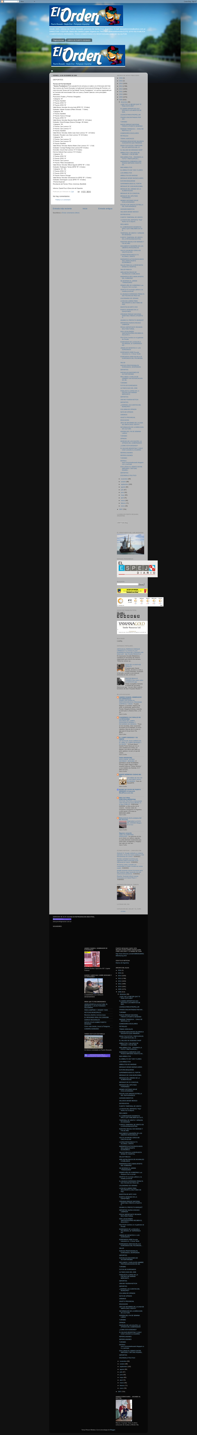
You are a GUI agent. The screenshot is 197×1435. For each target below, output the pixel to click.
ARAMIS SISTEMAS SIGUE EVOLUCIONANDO (129, 201)
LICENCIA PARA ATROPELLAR (130, 115)
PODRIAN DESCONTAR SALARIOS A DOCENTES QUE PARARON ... (132, 142)
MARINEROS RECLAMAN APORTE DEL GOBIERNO (132, 277)
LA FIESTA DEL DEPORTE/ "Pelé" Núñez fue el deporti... (131, 220)
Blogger (112, 1430)
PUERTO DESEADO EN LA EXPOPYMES (129, 310)
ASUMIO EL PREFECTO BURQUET (132, 320)
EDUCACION (124, 420)
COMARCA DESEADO (91, 1029)
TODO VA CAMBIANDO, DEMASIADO (126, 835)
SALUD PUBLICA (126, 269)
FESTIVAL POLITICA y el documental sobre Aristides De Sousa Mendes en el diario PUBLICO (130, 802)
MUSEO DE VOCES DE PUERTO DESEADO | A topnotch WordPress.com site (130, 791)
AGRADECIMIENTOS (127, 209)
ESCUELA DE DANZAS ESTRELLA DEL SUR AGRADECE (131, 205)
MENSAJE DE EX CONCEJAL (130, 193)
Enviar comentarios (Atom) (70, 213)
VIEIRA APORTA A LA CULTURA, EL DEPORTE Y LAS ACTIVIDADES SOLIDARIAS (96, 1006)
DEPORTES (124, 369)
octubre (123, 481)
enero (123, 506)
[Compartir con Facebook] (88, 192)
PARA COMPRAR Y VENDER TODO (96, 1010)
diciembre (124, 102)
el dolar (123, 911)
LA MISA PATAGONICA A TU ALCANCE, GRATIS (129, 255)
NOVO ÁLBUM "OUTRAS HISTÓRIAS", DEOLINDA (127, 760)
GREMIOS (123, 414)
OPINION (123, 438)
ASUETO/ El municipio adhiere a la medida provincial (131, 290)
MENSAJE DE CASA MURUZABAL (131, 186)
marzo (123, 500)
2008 (121, 99)
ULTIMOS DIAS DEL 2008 (128, 388)
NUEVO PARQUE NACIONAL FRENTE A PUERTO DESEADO (131, 125)
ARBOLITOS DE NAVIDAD (129, 175)
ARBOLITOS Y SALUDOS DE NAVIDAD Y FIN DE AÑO (130, 153)
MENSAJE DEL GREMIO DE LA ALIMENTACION (130, 189)
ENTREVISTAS (125, 214)
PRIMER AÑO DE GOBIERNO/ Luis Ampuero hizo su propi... (131, 286)
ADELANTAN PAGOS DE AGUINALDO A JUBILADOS (130, 273)
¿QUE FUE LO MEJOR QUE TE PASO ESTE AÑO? (130, 105)
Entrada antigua (105, 208)
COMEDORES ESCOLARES (129, 133)
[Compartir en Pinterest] (90, 192)
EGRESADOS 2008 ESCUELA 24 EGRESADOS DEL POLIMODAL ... (131, 358)
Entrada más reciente (62, 208)
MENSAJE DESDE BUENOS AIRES (131, 178)
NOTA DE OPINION (126, 412)
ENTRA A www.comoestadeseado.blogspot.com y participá (132, 462)
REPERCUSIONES (126, 453)
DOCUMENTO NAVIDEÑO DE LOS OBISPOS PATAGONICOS (131, 246)
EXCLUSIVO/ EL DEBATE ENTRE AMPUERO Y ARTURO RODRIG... (131, 468)
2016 (121, 78)
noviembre (124, 479)
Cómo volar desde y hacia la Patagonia (97, 1026)
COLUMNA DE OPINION (128, 409)
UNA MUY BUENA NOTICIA (129, 399)
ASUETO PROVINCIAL (127, 417)
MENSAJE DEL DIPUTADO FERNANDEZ (129, 196)
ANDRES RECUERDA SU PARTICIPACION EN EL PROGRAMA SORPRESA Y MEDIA (130, 702)
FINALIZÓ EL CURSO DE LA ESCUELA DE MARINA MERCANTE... (129, 392)
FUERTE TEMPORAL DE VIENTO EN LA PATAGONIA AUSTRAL (131, 238)
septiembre (125, 484)
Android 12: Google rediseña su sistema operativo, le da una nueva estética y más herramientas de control (130, 854)
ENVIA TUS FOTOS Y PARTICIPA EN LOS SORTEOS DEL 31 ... (131, 146)
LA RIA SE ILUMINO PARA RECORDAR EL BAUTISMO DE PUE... (131, 302)
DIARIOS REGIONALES (92, 1020)
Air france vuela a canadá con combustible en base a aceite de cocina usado (130, 866)
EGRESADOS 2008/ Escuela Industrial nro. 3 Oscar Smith (130, 353)
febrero (123, 503)
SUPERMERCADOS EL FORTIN (130, 183)
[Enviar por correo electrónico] (82, 192)
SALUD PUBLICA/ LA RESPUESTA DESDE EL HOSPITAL (131, 266)
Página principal (58, 40)
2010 (121, 94)
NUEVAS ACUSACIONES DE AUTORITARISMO (129, 373)
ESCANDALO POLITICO (128, 475)
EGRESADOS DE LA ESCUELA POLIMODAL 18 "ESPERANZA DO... (131, 343)
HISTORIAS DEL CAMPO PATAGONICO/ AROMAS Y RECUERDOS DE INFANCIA (128, 722)
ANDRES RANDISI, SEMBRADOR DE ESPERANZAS (130, 698)
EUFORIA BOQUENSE (127, 181)
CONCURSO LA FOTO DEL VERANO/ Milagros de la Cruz (134, 823)
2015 (121, 81)
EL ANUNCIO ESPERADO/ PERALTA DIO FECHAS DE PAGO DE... (132, 294)
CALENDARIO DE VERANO (129, 298)
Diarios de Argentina (122, 963)
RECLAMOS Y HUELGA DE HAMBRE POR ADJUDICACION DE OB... (131, 378)
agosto (123, 487)
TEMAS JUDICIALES (127, 138)
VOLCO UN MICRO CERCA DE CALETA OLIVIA (130, 251)
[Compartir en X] (86, 192)
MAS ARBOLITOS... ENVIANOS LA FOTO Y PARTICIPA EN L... (131, 158)
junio (122, 492)
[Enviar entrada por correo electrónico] (78, 191)
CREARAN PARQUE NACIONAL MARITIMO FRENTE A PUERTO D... (131, 315)
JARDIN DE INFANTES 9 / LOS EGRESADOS (130, 348)
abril (122, 498)
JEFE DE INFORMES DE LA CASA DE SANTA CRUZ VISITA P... (131, 423)
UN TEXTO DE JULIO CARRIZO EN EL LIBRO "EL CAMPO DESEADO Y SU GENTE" (130, 742)
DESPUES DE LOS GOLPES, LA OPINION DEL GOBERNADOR (131, 442)
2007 (121, 509)
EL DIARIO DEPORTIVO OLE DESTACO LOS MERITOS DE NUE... (130, 110)
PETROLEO (124, 136)
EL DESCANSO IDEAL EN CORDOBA (96, 1017)
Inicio (85, 208)
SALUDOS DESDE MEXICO (129, 212)
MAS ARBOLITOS (126, 167)
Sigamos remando (125, 833)
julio (122, 490)
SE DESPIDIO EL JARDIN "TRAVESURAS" (128, 281)
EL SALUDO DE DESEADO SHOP (131, 150)
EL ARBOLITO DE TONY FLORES (131, 170)
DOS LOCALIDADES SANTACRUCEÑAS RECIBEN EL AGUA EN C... (131, 333)
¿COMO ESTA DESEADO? (129, 445)
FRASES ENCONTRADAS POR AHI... (131, 1009)
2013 (121, 86)
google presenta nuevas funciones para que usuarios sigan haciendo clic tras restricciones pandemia (130, 872)
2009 (121, 97)
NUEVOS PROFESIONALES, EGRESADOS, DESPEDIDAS (130, 366)
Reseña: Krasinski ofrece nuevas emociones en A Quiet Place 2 (127, 877)
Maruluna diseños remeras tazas (95, 1015)
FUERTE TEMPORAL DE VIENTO (131, 217)
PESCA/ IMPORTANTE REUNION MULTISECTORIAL (131, 328)
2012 (121, 89)
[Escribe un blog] (84, 192)
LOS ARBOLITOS (126, 173)
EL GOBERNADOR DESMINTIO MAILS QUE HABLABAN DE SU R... (131, 228)
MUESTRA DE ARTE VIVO (129, 307)
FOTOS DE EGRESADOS (128, 385)
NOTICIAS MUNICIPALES (92, 1012)
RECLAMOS (124, 224)
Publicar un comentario (63, 200)
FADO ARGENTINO (125, 758)
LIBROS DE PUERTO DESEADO (78, 40)
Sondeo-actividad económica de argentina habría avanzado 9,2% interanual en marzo (127, 860)
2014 (121, 83)
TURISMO (123, 122)
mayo (123, 495)
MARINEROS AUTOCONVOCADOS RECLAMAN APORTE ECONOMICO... (132, 260)
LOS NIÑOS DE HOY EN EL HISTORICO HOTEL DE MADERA (134, 779)
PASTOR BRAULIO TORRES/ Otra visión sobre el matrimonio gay (134, 680)
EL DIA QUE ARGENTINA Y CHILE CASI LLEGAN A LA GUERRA (131, 449)
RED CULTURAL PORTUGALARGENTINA (127, 798)
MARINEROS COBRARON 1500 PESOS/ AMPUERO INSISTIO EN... (130, 163)
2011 (121, 91)
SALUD (122, 362)
